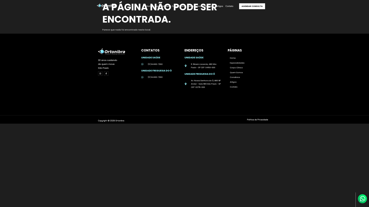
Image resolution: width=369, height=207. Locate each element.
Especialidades (162, 6)
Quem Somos (194, 6)
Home (149, 6)
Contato (229, 6)
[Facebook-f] (106, 73)
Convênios (208, 6)
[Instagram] (100, 73)
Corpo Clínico (178, 6)
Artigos (219, 6)
